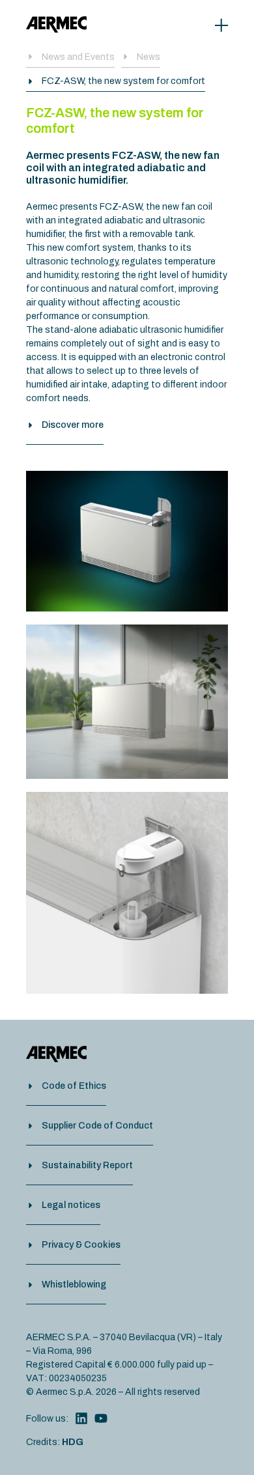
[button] (115, 83)
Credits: (54, 1442)
